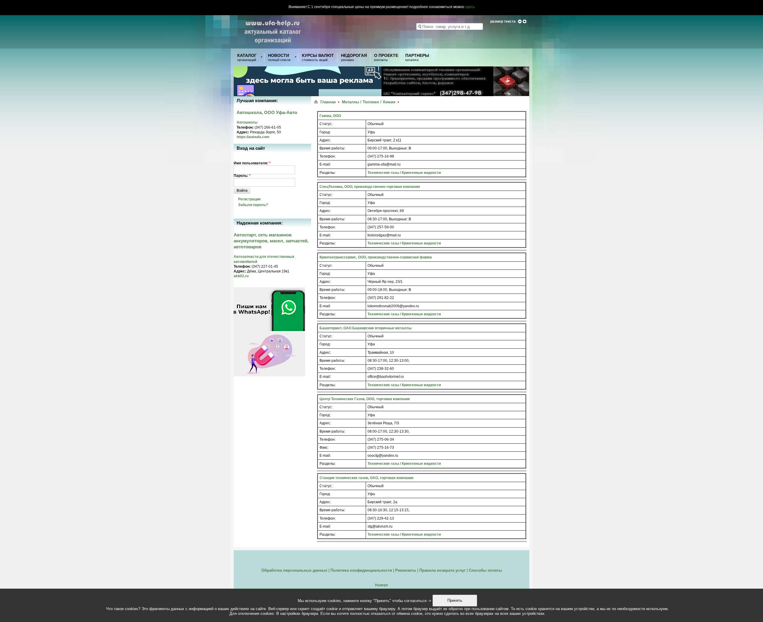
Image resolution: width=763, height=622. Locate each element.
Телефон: (328, 156)
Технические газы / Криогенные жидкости (404, 173)
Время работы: (332, 148)
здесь (470, 7)
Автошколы (247, 122)
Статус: (326, 124)
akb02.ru (241, 276)
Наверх (381, 585)
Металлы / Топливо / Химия (369, 102)
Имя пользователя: (252, 163)
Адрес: (325, 140)
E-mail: (325, 164)
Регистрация (249, 199)
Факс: (324, 447)
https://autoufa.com (253, 137)
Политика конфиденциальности (361, 570)
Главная (328, 102)
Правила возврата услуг (442, 570)
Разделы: (328, 173)
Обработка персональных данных (294, 570)
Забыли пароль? (253, 205)
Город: (325, 132)
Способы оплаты (485, 570)
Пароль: (242, 176)
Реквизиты (405, 570)
